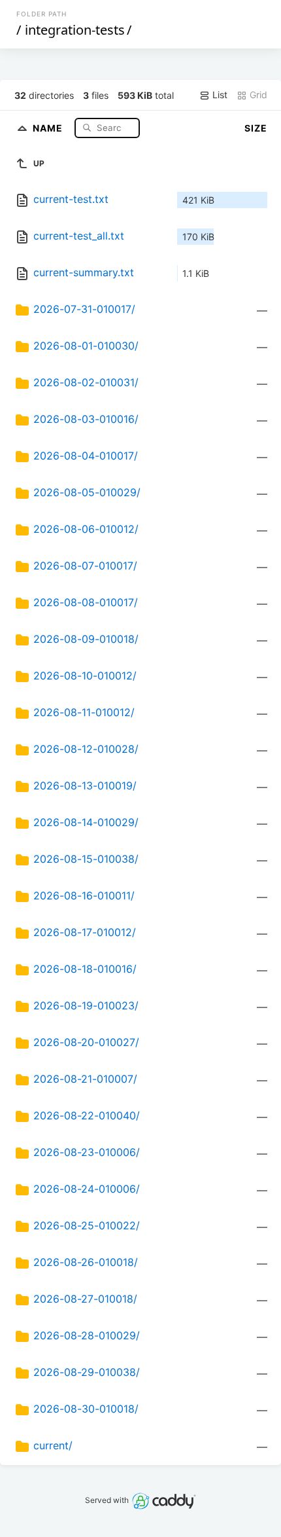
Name (49, 127)
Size (255, 128)
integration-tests (75, 30)
